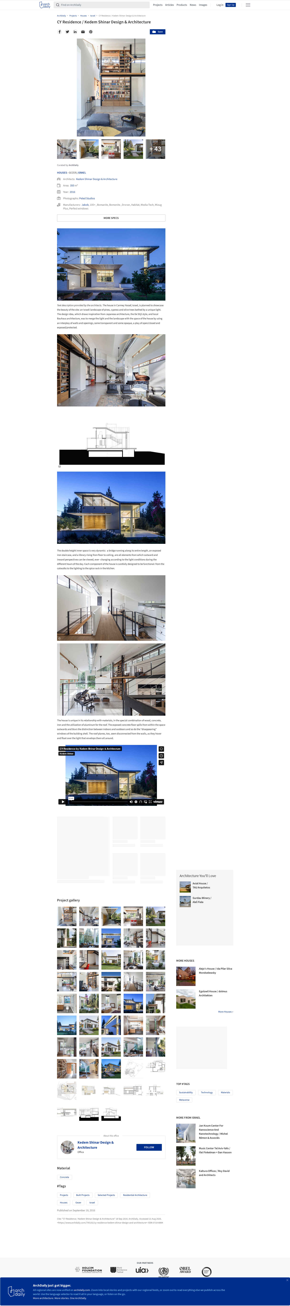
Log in (220, 5)
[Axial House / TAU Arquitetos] (185, 887)
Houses (62, 173)
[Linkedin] (75, 31)
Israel (82, 173)
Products (182, 5)
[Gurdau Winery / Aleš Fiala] (185, 901)
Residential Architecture (135, 1195)
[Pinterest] (90, 31)
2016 (72, 192)
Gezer (78, 1202)
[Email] (82, 31)
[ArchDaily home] (44, 5)
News (193, 5)
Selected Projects (106, 1195)
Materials (225, 1092)
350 (72, 185)
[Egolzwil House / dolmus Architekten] (186, 999)
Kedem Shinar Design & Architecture (96, 179)
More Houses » (225, 1011)
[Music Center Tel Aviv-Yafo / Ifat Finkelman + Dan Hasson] (186, 1156)
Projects (158, 5)
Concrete (64, 1177)
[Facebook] (59, 31)
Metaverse (184, 1100)
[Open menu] (248, 5)
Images (203, 5)
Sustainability (186, 1092)
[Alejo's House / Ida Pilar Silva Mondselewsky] (186, 976)
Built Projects (83, 1195)
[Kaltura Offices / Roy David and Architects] (186, 1178)
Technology (207, 1092)
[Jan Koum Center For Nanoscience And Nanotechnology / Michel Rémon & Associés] (186, 1133)
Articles (169, 5)
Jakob (85, 205)
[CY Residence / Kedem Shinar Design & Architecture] (67, 916)
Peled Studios (87, 198)
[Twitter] (67, 31)
